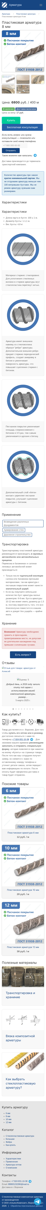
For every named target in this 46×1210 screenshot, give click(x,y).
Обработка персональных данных (27, 1206)
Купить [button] (11, 120)
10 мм (8, 1119)
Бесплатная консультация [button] (22, 127)
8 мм (8, 1116)
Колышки (10, 1139)
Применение (12, 1162)
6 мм (8, 1113)
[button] (41, 5)
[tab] (8, 79)
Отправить (11, 150)
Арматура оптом (13, 1165)
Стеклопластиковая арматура (20, 1136)
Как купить (11, 1145)
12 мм (8, 1122)
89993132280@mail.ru (18, 1184)
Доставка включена (26, 109)
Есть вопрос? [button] (23, 654)
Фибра (9, 1142)
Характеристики (13, 1159)
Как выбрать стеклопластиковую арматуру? (21, 1083)
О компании (11, 1168)
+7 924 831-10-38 (20, 739)
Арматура (15, 4)
